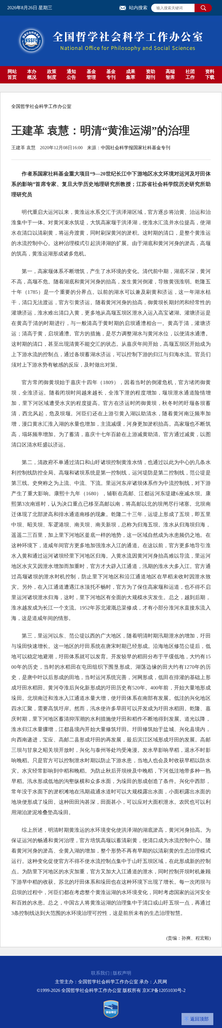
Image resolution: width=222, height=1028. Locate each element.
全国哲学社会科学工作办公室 (41, 106)
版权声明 (122, 973)
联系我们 (100, 973)
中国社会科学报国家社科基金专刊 (135, 147)
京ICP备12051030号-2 (164, 990)
